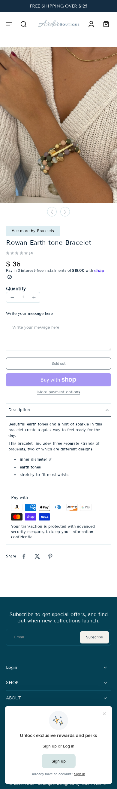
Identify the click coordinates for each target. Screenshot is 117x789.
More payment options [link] (58, 392)
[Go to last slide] (52, 211)
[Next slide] (65, 211)
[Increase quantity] (34, 297)
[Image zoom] (58, 125)
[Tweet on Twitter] (37, 556)
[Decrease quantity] (12, 297)
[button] (9, 24)
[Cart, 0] (104, 23)
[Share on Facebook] (24, 556)
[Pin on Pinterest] (50, 556)
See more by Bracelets (33, 231)
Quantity (16, 288)
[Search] (23, 24)
